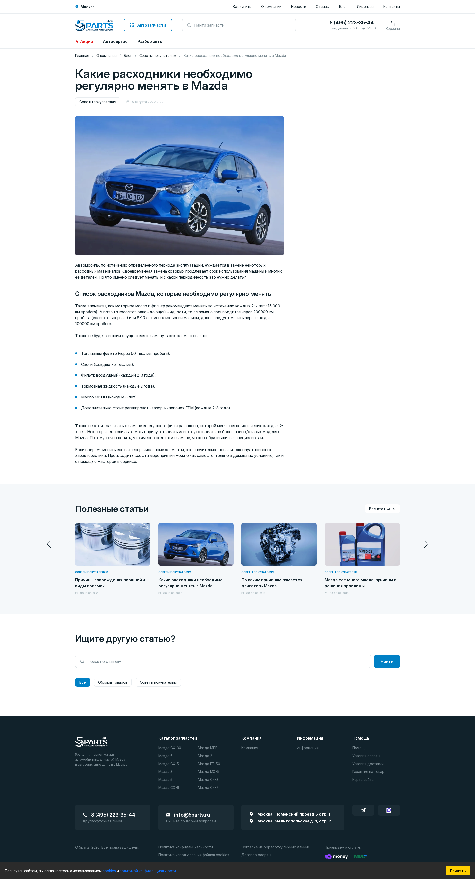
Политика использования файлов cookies (193, 855)
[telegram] (363, 810)
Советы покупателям (97, 102)
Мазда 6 (165, 756)
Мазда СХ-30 (169, 748)
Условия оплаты (366, 756)
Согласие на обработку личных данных (275, 847)
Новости (298, 6)
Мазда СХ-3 (208, 780)
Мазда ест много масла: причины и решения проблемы (360, 582)
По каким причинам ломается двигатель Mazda (271, 582)
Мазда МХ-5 (208, 772)
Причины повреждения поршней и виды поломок (110, 582)
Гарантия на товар (368, 772)
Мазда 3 (165, 772)
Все (82, 682)
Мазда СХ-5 (168, 764)
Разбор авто (150, 41)
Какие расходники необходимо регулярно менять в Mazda (190, 582)
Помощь (359, 748)
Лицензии (365, 6)
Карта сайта (363, 780)
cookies (110, 871)
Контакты (391, 6)
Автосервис (115, 41)
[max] (389, 810)
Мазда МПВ (208, 748)
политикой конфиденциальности (148, 871)
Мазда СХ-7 (208, 788)
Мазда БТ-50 (209, 764)
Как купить (242, 6)
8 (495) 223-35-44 (113, 814)
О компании (271, 6)
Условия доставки (368, 764)
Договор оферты (256, 855)
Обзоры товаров (112, 682)
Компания (249, 748)
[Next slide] (426, 544)
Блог (343, 6)
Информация (308, 748)
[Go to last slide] (49, 544)
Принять (458, 871)
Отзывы (322, 6)
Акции (86, 41)
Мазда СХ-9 (168, 788)
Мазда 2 (205, 756)
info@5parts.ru (192, 814)
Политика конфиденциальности (185, 847)
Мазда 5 (165, 780)
